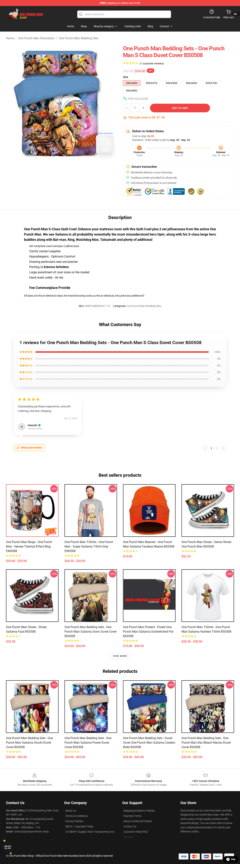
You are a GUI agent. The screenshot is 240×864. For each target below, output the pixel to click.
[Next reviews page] (223, 448)
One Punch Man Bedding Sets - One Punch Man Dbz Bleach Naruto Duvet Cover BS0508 (206, 742)
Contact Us (129, 826)
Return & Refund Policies (137, 821)
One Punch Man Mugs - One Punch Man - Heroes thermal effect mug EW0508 (29, 546)
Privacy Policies (74, 821)
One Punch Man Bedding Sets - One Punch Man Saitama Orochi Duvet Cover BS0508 (29, 742)
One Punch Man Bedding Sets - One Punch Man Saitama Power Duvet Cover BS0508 (87, 742)
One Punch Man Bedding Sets (78, 38)
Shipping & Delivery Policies (139, 810)
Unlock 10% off (7, 847)
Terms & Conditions (76, 815)
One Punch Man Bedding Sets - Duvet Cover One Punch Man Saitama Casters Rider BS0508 (149, 742)
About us (70, 810)
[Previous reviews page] (205, 448)
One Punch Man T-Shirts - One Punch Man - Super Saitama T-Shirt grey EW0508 (88, 546)
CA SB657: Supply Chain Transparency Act (89, 831)
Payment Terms (132, 815)
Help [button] (233, 859)
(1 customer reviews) (152, 63)
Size (125, 77)
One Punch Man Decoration (36, 38)
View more (120, 656)
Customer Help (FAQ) (135, 831)
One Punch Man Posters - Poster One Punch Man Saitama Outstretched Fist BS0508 (148, 631)
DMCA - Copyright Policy (79, 826)
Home (10, 38)
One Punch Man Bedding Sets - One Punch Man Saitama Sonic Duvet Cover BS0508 (90, 631)
